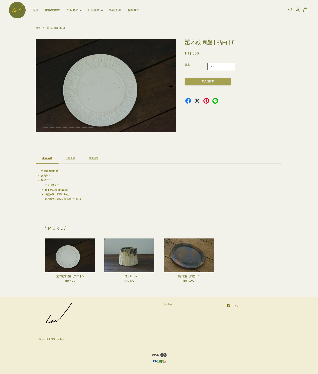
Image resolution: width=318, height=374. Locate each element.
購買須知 (115, 10)
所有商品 (72, 10)
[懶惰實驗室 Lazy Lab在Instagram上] (236, 307)
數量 (187, 64)
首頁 (35, 10)
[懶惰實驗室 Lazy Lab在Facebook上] (228, 307)
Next (170, 86)
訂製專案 (94, 10)
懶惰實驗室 (52, 10)
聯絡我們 (133, 10)
